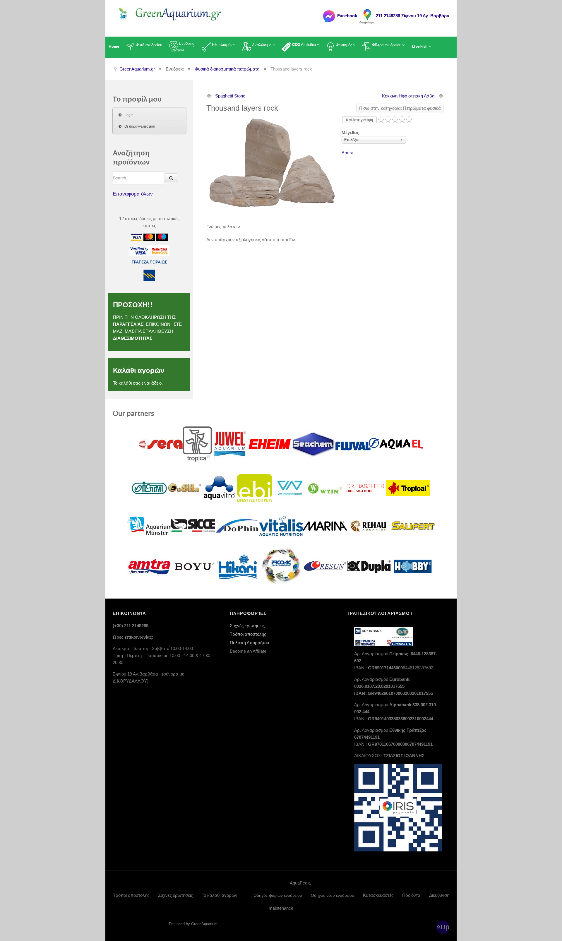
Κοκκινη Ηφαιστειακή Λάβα (408, 95)
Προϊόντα (411, 895)
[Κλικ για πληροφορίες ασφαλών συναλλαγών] (139, 250)
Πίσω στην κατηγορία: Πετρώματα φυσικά (400, 108)
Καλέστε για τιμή (359, 120)
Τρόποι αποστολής (248, 634)
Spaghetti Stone (230, 95)
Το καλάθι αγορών (219, 895)
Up (445, 927)
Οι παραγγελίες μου (139, 126)
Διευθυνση (439, 895)
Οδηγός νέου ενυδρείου (332, 895)
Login (128, 115)
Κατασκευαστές (378, 895)
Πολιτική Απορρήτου (249, 642)
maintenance (281, 908)
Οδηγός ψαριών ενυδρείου (277, 895)
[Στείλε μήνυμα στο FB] (328, 15)
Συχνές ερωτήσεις (247, 625)
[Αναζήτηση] (171, 177)
